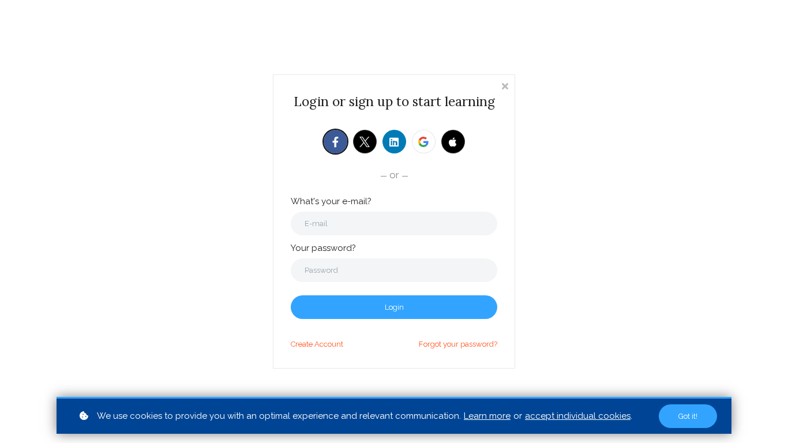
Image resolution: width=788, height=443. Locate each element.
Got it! (687, 416)
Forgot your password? (458, 344)
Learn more (487, 416)
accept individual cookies (578, 416)
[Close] (505, 85)
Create (317, 344)
